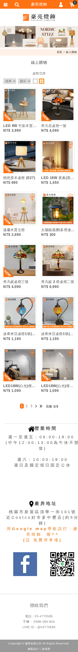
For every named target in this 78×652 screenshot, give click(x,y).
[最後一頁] (41, 406)
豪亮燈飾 (39, 17)
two (41, 81)
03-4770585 (44, 616)
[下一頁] (36, 406)
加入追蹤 (29, 95)
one (35, 81)
